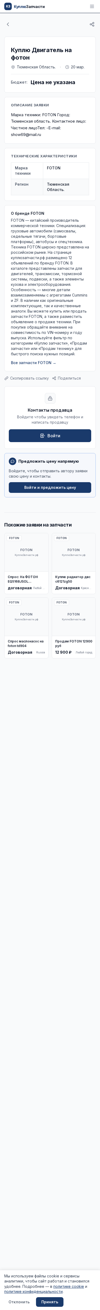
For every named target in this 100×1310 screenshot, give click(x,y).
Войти (53, 435)
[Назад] (8, 24)
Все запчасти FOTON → (33, 362)
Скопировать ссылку (29, 378)
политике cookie (68, 1286)
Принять (49, 1302)
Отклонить (19, 1302)
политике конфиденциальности (33, 1291)
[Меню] (92, 6)
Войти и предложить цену (50, 487)
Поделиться (69, 378)
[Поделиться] (92, 24)
